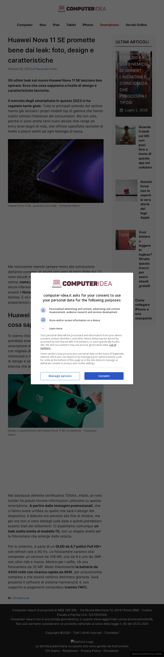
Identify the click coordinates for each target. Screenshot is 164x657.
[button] (82, 328)
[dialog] (82, 328)
